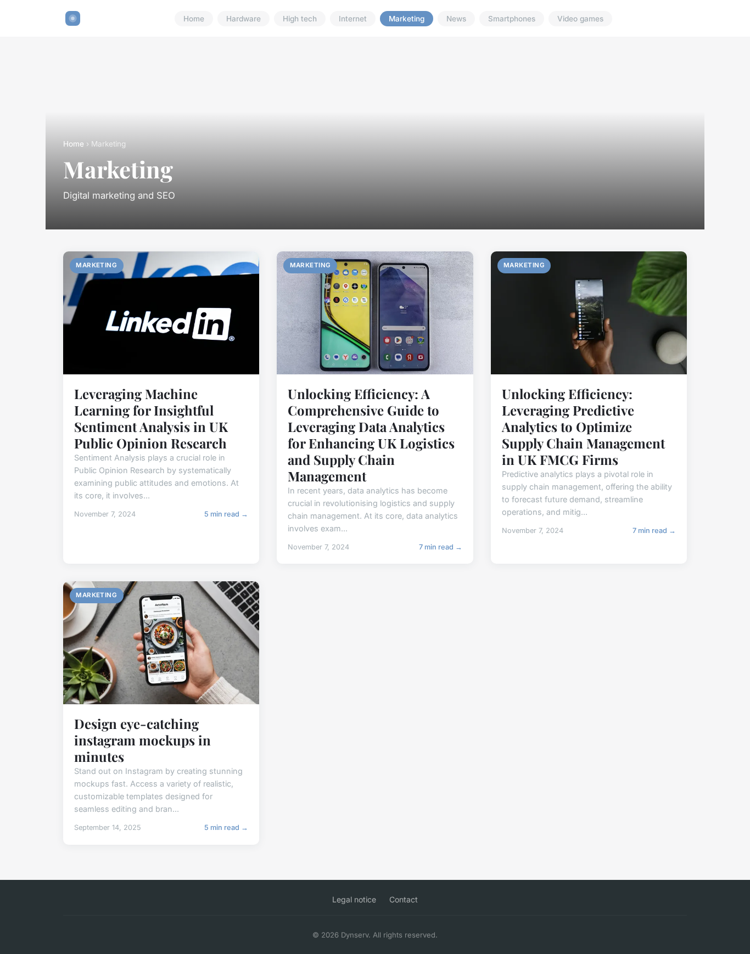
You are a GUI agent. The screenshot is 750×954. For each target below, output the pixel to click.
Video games (580, 18)
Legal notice (354, 899)
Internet (353, 18)
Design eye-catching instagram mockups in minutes (142, 740)
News (456, 18)
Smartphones (511, 18)
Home (193, 18)
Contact (403, 899)
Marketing (406, 18)
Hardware (243, 18)
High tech (300, 18)
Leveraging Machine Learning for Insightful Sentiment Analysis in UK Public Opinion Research (151, 418)
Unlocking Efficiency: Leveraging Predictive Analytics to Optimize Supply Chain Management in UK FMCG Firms (583, 426)
